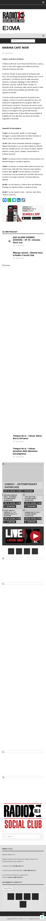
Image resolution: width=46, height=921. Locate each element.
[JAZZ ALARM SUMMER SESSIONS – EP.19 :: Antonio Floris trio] (6, 239)
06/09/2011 (9, 53)
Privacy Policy (7, 888)
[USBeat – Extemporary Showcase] (23, 478)
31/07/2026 (19, 245)
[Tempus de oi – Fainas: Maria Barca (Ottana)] (6, 438)
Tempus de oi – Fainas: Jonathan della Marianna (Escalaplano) (25, 451)
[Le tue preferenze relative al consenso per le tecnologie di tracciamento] (42, 917)
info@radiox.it (18, 866)
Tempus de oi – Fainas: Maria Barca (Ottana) (27, 437)
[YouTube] (35, 551)
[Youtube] (27, 7)
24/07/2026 (19, 441)
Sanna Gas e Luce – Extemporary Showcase (33, 514)
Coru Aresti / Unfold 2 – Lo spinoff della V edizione (10, 513)
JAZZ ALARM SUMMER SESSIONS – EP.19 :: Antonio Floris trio (26, 240)
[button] (42, 2)
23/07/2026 (19, 457)
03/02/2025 (28, 491)
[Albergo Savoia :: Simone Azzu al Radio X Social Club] (6, 254)
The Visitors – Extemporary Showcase (31, 498)
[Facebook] (14, 7)
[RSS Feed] (32, 7)
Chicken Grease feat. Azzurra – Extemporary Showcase (10, 497)
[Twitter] (19, 7)
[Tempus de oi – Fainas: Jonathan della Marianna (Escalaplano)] (6, 450)
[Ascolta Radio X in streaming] (23, 544)
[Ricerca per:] (23, 41)
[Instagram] (23, 7)
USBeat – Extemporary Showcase (20, 485)
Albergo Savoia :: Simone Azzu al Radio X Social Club (28, 254)
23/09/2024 (10, 506)
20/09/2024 (31, 506)
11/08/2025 (10, 522)
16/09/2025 (31, 522)
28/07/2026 (19, 258)
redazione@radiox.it (15, 877)
